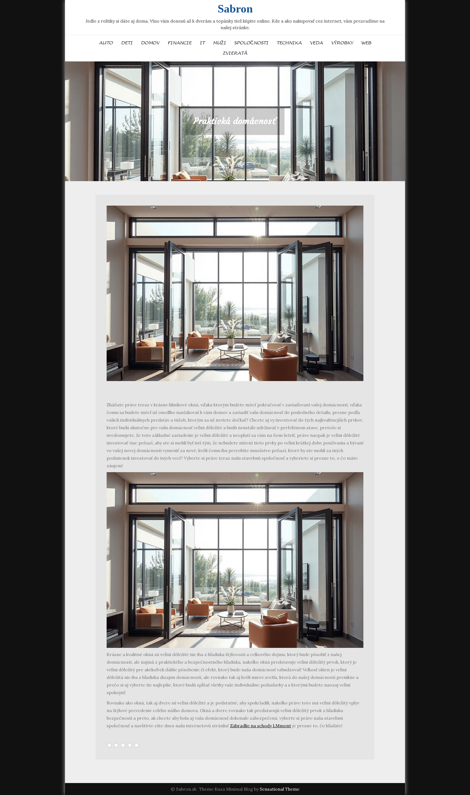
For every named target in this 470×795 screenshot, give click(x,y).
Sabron (235, 8)
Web (366, 43)
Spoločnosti (251, 43)
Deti (127, 43)
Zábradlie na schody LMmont (260, 725)
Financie (179, 43)
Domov (150, 43)
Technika (289, 43)
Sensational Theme (279, 789)
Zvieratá (235, 53)
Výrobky (342, 43)
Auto (106, 43)
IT (202, 43)
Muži (219, 43)
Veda (316, 43)
